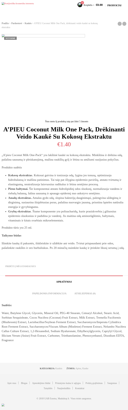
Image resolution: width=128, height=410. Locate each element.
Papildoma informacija (49, 293)
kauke (85, 368)
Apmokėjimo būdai (41, 383)
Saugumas (112, 383)
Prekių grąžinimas (94, 383)
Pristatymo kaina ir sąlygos (68, 383)
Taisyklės (48, 388)
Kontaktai (79, 388)
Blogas (24, 383)
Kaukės (28, 23)
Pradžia (5, 23)
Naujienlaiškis (63, 388)
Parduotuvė (16, 23)
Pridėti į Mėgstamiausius (20, 266)
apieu (78, 368)
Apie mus (11, 383)
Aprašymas (64, 281)
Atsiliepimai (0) (85, 293)
